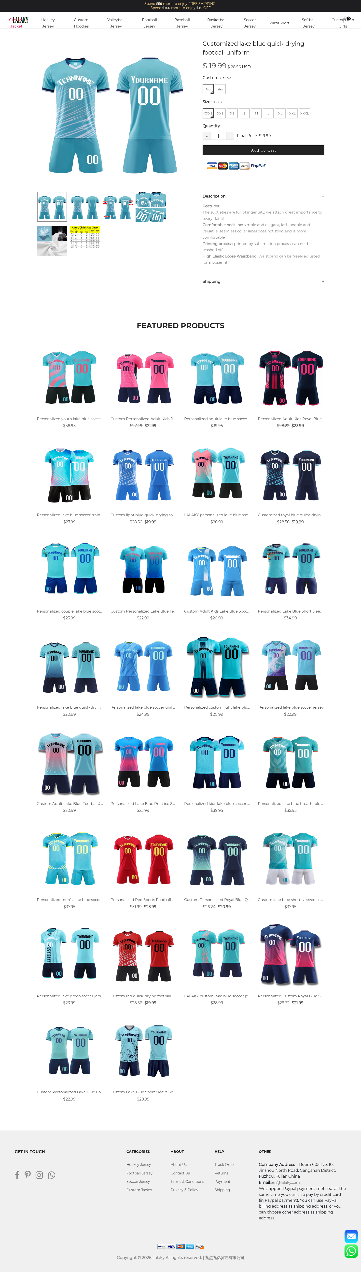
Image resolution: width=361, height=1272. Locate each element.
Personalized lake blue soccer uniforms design (144, 707)
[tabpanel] (113, 113)
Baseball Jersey (182, 23)
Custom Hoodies (81, 23)
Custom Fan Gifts (343, 23)
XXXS (208, 113)
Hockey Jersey (48, 23)
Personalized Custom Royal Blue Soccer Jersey (291, 996)
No (208, 89)
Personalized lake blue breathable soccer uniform (291, 803)
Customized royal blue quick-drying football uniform (291, 515)
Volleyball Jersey (116, 23)
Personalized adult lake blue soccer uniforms (217, 418)
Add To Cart (263, 150)
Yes (220, 89)
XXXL (304, 113)
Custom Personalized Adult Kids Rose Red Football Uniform (144, 418)
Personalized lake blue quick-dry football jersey (70, 707)
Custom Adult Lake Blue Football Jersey (70, 803)
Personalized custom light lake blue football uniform (217, 707)
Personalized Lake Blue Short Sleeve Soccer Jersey (291, 611)
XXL (292, 113)
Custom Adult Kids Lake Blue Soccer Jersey (217, 611)
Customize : (217, 77)
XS (232, 113)
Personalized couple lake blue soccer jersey (70, 611)
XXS (220, 113)
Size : (212, 102)
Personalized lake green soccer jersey (70, 996)
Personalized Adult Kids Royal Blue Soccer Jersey (291, 418)
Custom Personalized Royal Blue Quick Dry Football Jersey (217, 899)
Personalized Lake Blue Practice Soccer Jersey (144, 803)
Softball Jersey (309, 23)
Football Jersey (149, 23)
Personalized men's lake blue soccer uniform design (70, 899)
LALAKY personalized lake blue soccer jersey (217, 515)
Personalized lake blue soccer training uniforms (70, 515)
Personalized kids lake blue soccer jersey (217, 803)
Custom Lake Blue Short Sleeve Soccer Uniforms (144, 1092)
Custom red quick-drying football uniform (144, 996)
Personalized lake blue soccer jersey (291, 707)
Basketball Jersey (216, 23)
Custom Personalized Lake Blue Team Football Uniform (144, 611)
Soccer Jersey (250, 23)
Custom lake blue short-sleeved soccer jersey (291, 899)
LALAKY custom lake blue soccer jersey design (217, 996)
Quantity (211, 126)
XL (280, 113)
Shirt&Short (278, 23)
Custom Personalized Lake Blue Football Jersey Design (70, 1092)
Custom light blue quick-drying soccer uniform (144, 515)
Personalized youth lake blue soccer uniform (70, 418)
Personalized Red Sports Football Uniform (144, 899)
